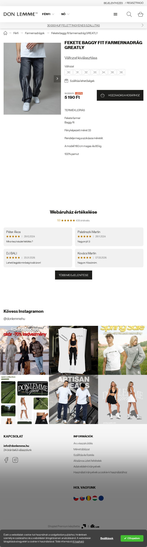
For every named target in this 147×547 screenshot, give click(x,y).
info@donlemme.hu (16, 446)
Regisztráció (135, 2)
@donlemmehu (14, 318)
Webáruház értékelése (73, 212)
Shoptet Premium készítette (64, 526)
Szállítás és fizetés (84, 455)
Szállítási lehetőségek (82, 80)
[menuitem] (48, 14)
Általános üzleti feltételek (88, 460)
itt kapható (78, 541)
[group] (32, 78)
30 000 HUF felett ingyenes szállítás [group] (73, 25)
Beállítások (106, 538)
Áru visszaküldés (83, 443)
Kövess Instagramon (24, 311)
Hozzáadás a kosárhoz (124, 95)
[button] (142, 25)
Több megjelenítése (74, 275)
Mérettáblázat (82, 449)
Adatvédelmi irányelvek (87, 466)
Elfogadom (134, 538)
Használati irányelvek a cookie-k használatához (100, 472)
